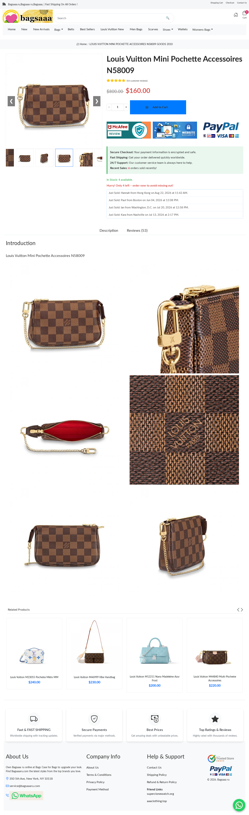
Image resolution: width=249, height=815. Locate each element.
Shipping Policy (157, 774)
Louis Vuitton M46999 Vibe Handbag (94, 677)
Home (11, 29)
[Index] (236, 15)
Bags (57, 29)
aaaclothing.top (157, 801)
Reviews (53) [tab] (137, 230)
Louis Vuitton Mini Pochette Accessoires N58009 (45, 256)
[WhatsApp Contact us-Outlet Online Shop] (239, 805)
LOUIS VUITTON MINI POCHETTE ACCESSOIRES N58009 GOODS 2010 (131, 44)
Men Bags (136, 29)
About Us (92, 767)
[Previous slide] (238, 610)
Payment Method (97, 789)
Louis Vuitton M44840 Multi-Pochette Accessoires (215, 679)
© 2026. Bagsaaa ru (218, 780)
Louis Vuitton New (112, 29)
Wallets (183, 29)
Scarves (153, 29)
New (24, 29)
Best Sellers (87, 29)
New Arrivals (41, 29)
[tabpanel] (34, 655)
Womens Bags (201, 29)
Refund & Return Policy (162, 782)
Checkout (230, 3)
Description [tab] (109, 230)
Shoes (166, 29)
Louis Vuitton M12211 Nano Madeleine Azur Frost (155, 679)
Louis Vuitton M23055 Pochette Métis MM (34, 677)
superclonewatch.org (160, 793)
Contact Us (242, 3)
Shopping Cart (217, 3)
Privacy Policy (95, 782)
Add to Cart (160, 107)
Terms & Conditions (98, 774)
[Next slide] (242, 610)
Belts (71, 29)
